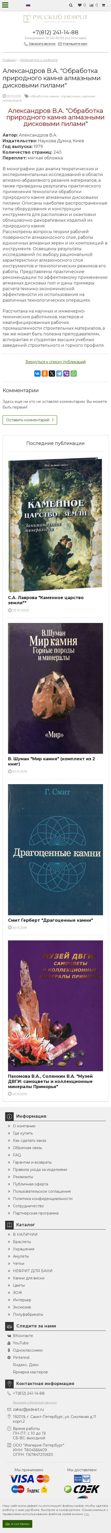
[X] (52, 373)
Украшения (23, 1249)
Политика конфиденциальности (43, 1198)
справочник (70, 96)
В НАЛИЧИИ (25, 1234)
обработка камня (44, 96)
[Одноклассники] (45, 373)
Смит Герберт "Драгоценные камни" (50, 920)
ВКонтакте (23, 1335)
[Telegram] (59, 373)
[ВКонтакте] (37, 373)
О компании (24, 1126)
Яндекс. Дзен (25, 1364)
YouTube (21, 1343)
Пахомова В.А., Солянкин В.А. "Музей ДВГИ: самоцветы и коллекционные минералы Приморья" (50, 1081)
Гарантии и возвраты (32, 1162)
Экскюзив (22, 1307)
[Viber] (66, 373)
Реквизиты (23, 1177)
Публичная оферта (30, 1184)
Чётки (18, 1263)
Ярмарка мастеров (30, 1372)
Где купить (23, 1133)
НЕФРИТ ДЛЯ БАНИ (33, 1271)
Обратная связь (27, 1147)
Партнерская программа (36, 1213)
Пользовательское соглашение (42, 1191)
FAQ (17, 1155)
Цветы (19, 1285)
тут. (86, 1514)
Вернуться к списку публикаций (56, 361)
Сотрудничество (28, 1206)
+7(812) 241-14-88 (55, 32)
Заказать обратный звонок (35, 1402)
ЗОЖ (17, 1292)
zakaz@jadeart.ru (28, 1409)
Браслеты (22, 1241)
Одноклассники (28, 1350)
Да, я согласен (17, 1524)
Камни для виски (28, 1278)
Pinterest (21, 1357)
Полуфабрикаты (28, 1314)
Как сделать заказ (29, 1140)
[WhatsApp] (73, 373)
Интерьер (22, 1300)
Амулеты (21, 1256)
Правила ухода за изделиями (40, 1169)
